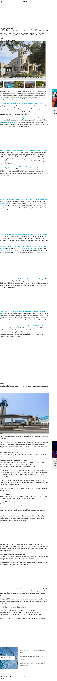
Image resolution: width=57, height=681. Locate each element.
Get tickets (3, 679)
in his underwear (30, 248)
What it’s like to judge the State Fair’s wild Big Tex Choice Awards (31, 658)
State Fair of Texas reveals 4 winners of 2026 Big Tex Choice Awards (32, 664)
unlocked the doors (9, 122)
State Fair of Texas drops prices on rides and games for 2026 (32, 651)
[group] (9, 84)
